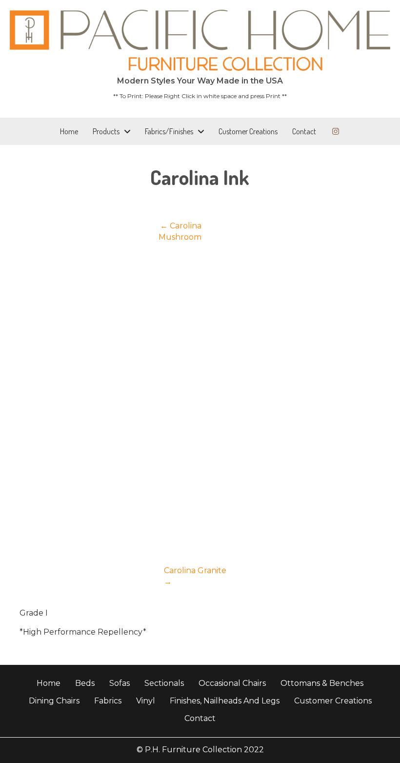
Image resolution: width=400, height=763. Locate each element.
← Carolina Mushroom (180, 231)
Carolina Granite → (195, 576)
